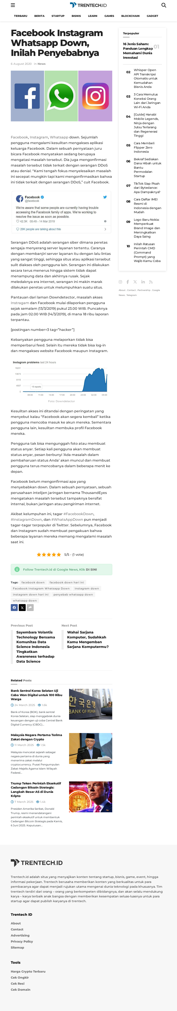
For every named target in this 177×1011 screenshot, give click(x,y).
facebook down (33, 582)
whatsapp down (25, 600)
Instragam (20, 303)
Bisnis (76, 15)
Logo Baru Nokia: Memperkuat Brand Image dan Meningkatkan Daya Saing (147, 228)
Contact (131, 290)
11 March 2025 (24, 745)
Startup (58, 15)
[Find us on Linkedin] (143, 282)
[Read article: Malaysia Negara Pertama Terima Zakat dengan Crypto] (90, 748)
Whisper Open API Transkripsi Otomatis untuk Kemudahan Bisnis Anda (146, 78)
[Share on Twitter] (22, 607)
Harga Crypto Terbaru (28, 971)
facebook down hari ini (67, 582)
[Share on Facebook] (14, 607)
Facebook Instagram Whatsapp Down (41, 588)
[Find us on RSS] (151, 282)
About (122, 290)
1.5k (43, 745)
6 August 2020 (21, 63)
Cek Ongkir (20, 977)
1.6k (44, 705)
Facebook (19, 137)
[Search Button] (163, 5)
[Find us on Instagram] (120, 282)
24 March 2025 (24, 705)
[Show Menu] (13, 5)
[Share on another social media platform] (30, 607)
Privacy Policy (22, 941)
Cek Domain (20, 990)
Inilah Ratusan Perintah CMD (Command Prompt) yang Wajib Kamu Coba (147, 252)
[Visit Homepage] (88, 5)
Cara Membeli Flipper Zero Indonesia (144, 147)
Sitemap (17, 947)
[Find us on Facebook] (127, 282)
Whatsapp (59, 137)
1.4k (42, 801)
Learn (92, 15)
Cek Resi (17, 984)
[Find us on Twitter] (135, 282)
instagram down (87, 588)
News (42, 63)
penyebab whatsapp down (73, 594)
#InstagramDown (26, 519)
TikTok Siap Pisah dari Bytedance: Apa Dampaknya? (147, 188)
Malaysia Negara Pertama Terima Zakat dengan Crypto (36, 737)
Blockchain (130, 15)
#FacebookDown (78, 514)
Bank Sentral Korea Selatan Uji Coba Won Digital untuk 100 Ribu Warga (36, 695)
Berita (39, 15)
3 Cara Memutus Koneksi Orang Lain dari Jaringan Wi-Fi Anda (147, 100)
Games (109, 15)
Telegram (131, 295)
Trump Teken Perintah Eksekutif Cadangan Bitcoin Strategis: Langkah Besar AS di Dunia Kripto (36, 789)
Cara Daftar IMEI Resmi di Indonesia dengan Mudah (147, 205)
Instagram (39, 137)
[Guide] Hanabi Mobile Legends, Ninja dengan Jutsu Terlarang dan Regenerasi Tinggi (146, 125)
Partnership (143, 290)
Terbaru (20, 15)
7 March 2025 (23, 801)
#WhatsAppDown (67, 519)
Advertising (20, 935)
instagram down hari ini (31, 594)
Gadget (152, 15)
